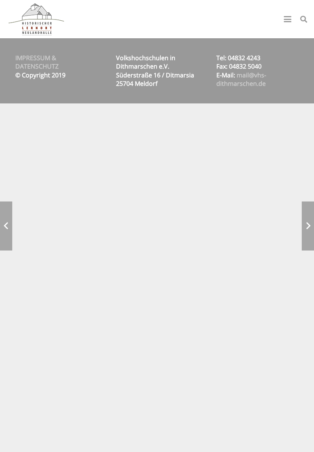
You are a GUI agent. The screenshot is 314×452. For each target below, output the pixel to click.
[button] (287, 19)
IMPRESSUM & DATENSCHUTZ (37, 62)
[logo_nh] (37, 19)
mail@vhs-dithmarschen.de (241, 79)
